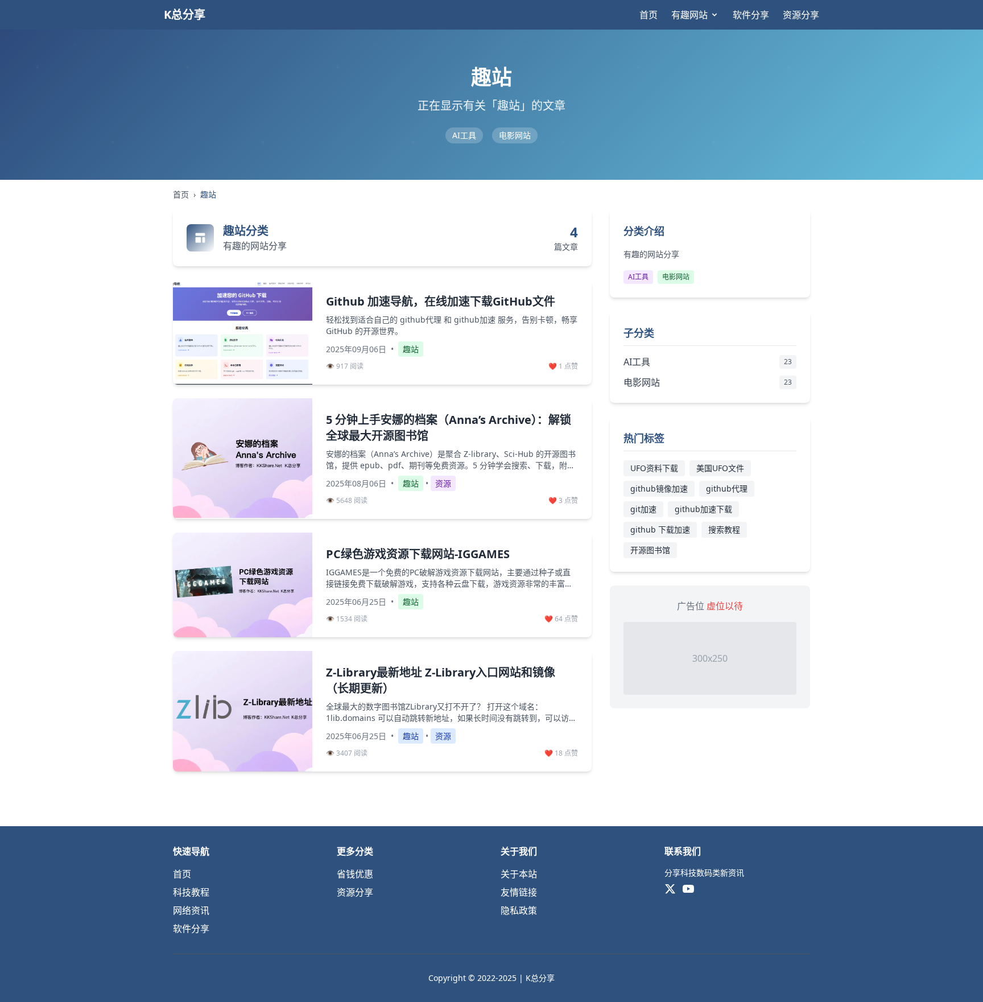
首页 (648, 15)
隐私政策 (519, 910)
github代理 (726, 488)
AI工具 (464, 135)
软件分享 (751, 15)
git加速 (643, 509)
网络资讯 (191, 910)
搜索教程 (724, 529)
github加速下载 (703, 509)
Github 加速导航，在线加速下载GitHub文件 (440, 301)
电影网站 (515, 135)
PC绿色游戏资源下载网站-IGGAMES (418, 554)
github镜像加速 (659, 488)
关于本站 (519, 874)
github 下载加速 (660, 529)
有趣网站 (689, 15)
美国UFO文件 (720, 468)
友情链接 (519, 892)
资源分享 (801, 15)
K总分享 (184, 14)
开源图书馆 (650, 550)
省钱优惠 (355, 874)
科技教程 (191, 892)
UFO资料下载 (654, 468)
